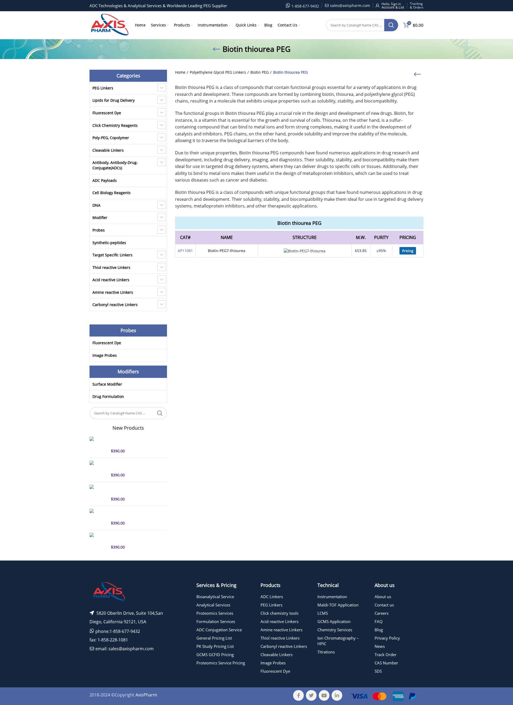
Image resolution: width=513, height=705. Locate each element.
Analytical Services (213, 605)
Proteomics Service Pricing (220, 662)
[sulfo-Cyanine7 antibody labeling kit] (98, 469)
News (380, 646)
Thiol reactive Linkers (111, 267)
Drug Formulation (108, 396)
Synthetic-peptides (109, 242)
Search (391, 25)
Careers (381, 613)
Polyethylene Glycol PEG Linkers (218, 72)
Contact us (384, 605)
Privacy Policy (387, 638)
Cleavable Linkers (108, 150)
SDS (378, 671)
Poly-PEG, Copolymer (110, 137)
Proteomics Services (214, 613)
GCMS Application (334, 621)
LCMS (322, 613)
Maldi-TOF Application (338, 605)
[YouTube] (324, 695)
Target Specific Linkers (112, 254)
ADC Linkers (272, 596)
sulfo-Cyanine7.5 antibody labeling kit (134, 489)
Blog (379, 629)
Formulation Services (215, 621)
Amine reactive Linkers (112, 292)
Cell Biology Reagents (111, 192)
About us (383, 596)
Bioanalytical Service (215, 596)
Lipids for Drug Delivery (113, 100)
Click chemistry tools (279, 613)
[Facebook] (298, 695)
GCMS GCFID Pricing (215, 654)
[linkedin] (337, 695)
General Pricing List (214, 638)
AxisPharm (146, 695)
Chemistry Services (334, 629)
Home (180, 72)
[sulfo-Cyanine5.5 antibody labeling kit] (98, 541)
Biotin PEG (259, 72)
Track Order (386, 654)
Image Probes (104, 355)
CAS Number (386, 662)
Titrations (326, 652)
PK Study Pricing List (215, 646)
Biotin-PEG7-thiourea (226, 250)
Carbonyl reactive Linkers (115, 304)
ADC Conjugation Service (219, 629)
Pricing (407, 250)
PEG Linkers (102, 88)
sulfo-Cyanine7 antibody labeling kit (132, 465)
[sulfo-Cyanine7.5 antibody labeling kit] (98, 493)
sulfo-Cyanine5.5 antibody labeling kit (134, 537)
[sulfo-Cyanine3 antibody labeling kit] (98, 517)
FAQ (379, 621)
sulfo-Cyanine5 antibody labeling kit (132, 441)
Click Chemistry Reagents (115, 125)
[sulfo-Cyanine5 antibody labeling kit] (98, 445)
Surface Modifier (107, 384)
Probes (98, 230)
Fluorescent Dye (106, 112)
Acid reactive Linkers (110, 279)
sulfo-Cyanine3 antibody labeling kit (132, 513)
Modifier (99, 217)
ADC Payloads (104, 180)
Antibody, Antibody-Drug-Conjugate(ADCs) (115, 165)
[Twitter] (311, 695)
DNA (96, 205)
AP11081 (185, 250)
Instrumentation (332, 596)
